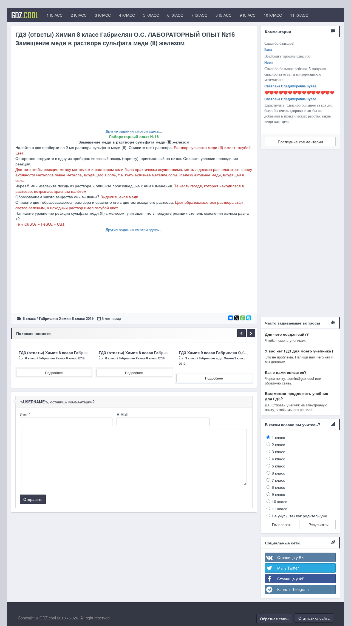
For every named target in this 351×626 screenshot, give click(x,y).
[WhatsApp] (242, 317)
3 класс (278, 451)
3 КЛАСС (103, 15)
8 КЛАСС (223, 15)
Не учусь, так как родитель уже (299, 515)
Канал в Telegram (293, 589)
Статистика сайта (314, 618)
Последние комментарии (300, 141)
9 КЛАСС (248, 15)
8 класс (29, 318)
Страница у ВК (290, 557)
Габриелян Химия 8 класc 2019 (66, 318)
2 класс (278, 444)
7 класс (278, 480)
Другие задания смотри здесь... (134, 131)
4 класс (278, 458)
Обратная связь (274, 618)
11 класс (279, 508)
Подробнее (54, 372)
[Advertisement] (134, 89)
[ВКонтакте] (230, 317)
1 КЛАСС (55, 15)
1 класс (278, 437)
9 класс (190, 358)
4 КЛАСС (127, 15)
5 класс (278, 466)
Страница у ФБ (290, 578)
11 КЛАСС (299, 15)
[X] (236, 317)
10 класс (279, 501)
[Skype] (248, 317)
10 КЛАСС (273, 15)
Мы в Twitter (288, 568)
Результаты (318, 524)
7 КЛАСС (199, 15)
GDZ (24, 15)
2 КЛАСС (79, 15)
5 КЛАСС (151, 15)
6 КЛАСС (175, 15)
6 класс (278, 473)
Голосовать (282, 524)
